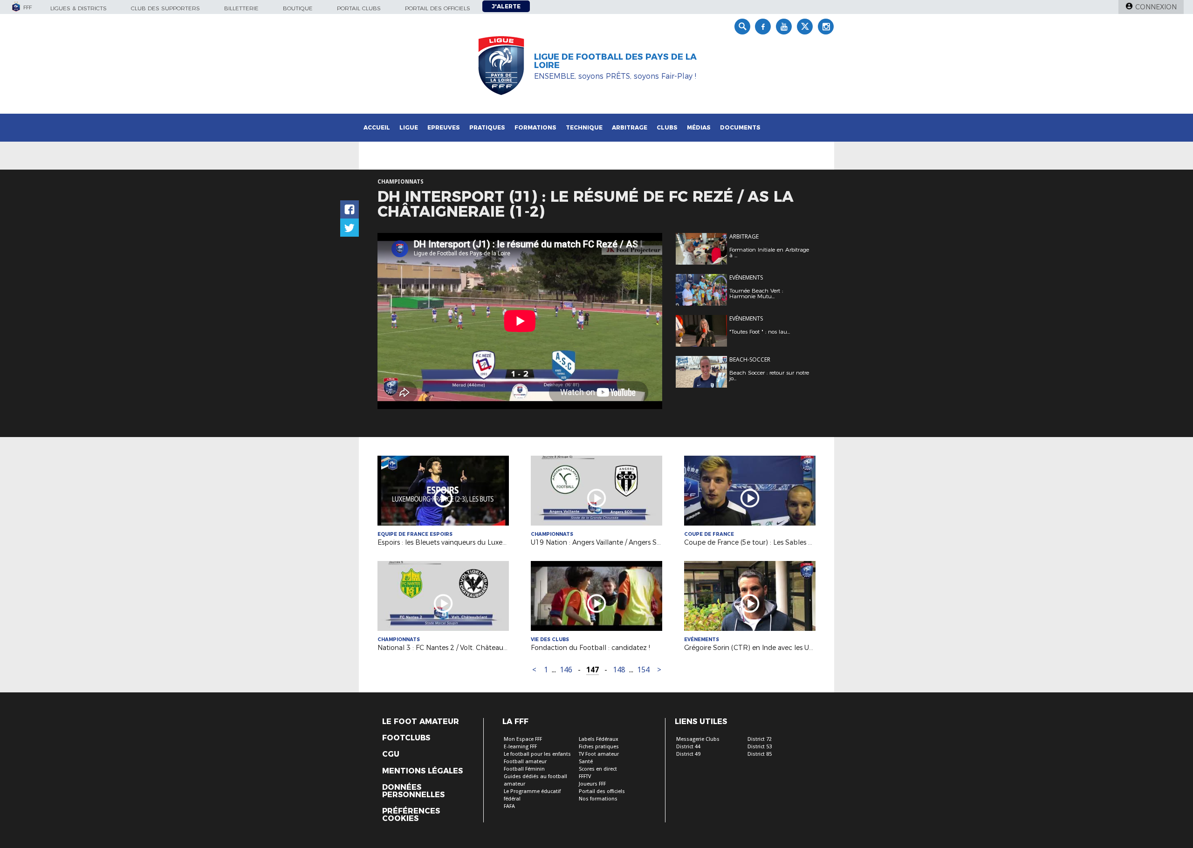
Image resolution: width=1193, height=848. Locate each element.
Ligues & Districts (78, 8)
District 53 (759, 747)
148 (619, 669)
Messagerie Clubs (698, 739)
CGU (390, 754)
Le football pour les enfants (537, 754)
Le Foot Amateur (420, 721)
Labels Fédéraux (598, 739)
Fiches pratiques (599, 747)
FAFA (509, 806)
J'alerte (506, 6)
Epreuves (443, 127)
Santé (586, 762)
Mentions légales (422, 771)
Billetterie (241, 8)
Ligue (408, 127)
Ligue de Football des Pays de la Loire (615, 61)
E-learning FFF (520, 747)
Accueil (376, 127)
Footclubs (406, 738)
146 (566, 669)
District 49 (688, 754)
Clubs (667, 127)
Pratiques (487, 127)
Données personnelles (413, 791)
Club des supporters (165, 8)
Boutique (298, 8)
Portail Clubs (359, 8)
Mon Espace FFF (523, 739)
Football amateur (525, 762)
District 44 (688, 747)
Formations (535, 127)
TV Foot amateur (599, 754)
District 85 (759, 754)
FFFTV (585, 776)
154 (643, 669)
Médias (699, 127)
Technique (584, 127)
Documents (740, 127)
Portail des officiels (437, 8)
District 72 (759, 739)
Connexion (1156, 7)
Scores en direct (598, 769)
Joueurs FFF (592, 784)
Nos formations (598, 799)
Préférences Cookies (411, 814)
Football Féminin (524, 769)
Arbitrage (629, 127)
